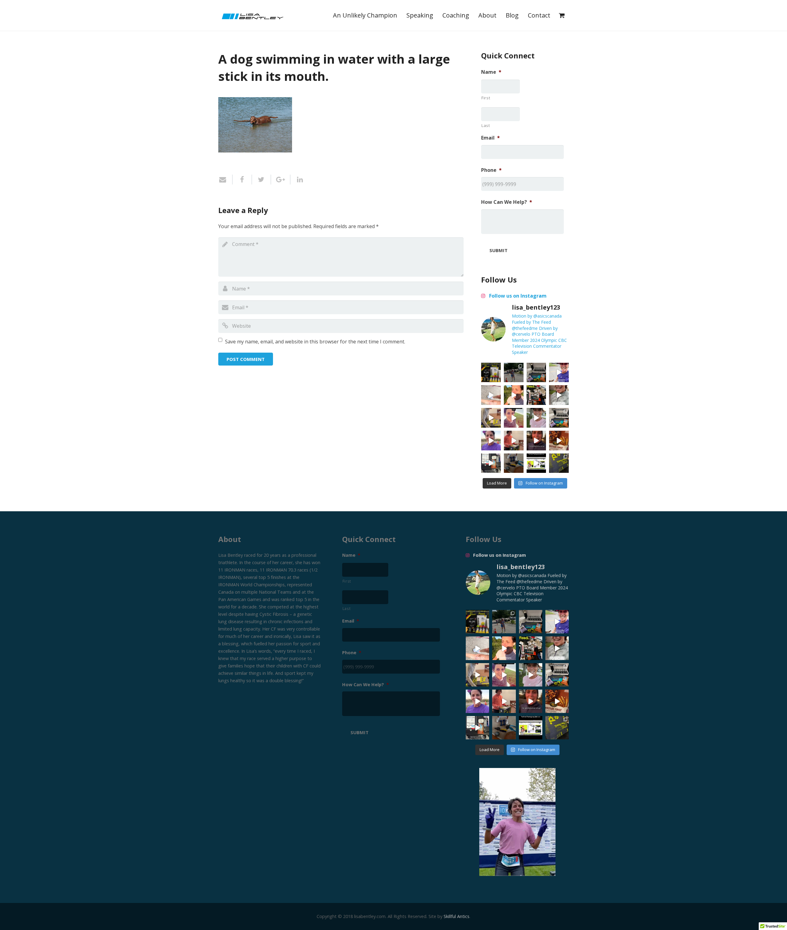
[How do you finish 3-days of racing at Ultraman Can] (491, 372)
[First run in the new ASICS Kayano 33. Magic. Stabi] (491, 395)
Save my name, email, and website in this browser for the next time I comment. (315, 341)
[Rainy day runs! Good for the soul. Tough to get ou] (559, 372)
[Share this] (242, 179)
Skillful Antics (456, 916)
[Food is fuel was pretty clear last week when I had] (536, 395)
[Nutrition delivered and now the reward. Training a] (559, 418)
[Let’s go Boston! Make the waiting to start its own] (536, 418)
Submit (498, 250)
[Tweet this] (261, 179)
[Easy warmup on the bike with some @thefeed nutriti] (491, 463)
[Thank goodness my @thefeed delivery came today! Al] (514, 440)
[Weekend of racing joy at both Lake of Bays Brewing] (514, 372)
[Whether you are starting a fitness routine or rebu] (514, 418)
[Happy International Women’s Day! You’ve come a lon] (491, 440)
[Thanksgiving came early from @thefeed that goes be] (559, 463)
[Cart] (562, 15)
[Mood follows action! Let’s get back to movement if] (536, 440)
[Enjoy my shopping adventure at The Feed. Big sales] (536, 463)
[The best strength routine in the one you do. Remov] (514, 463)
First (485, 98)
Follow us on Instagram (517, 295)
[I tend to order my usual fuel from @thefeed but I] (536, 372)
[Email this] (225, 179)
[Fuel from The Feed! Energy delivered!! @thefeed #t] (491, 418)
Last (485, 125)
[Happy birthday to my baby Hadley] (559, 440)
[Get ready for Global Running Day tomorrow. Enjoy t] (514, 395)
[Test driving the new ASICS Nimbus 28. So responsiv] (559, 395)
